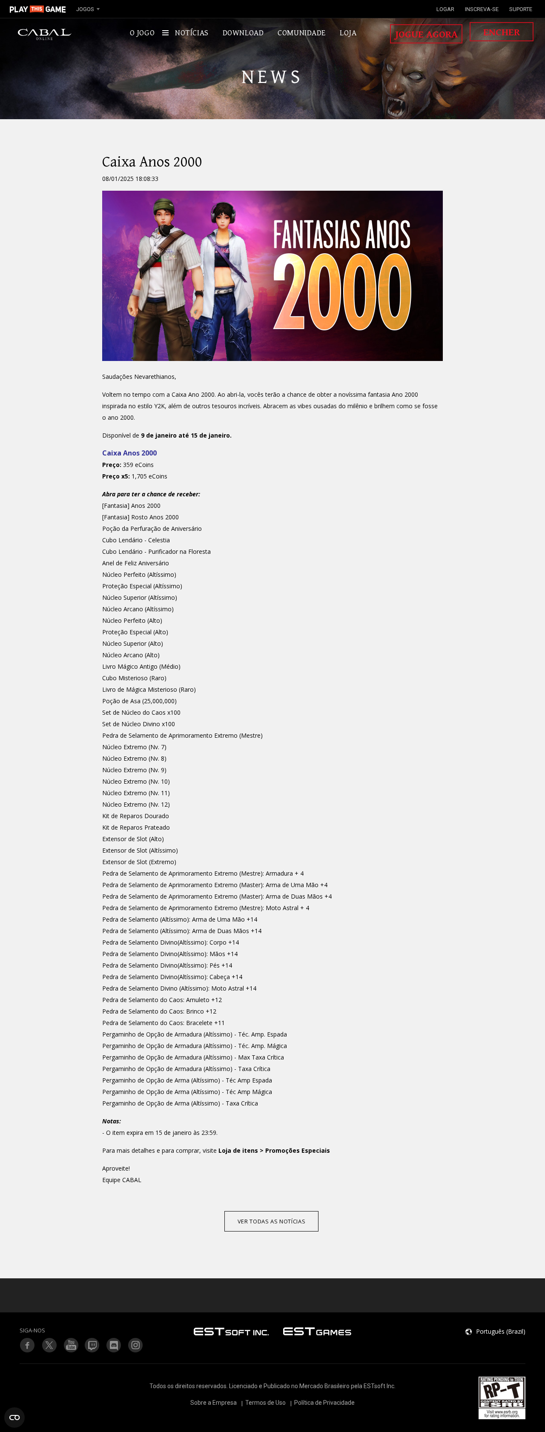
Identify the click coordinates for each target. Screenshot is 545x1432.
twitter (92, 1345)
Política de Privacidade (324, 1402)
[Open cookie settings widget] (14, 1417)
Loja (348, 32)
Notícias (192, 32)
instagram (135, 1345)
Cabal (45, 34)
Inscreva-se (482, 9)
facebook (27, 1345)
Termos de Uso (265, 1402)
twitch (49, 1345)
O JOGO (142, 32)
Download (243, 32)
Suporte (520, 9)
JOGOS (85, 9)
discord (114, 1345)
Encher (501, 32)
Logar (445, 9)
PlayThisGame (38, 9)
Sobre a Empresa (213, 1402)
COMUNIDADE (302, 32)
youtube (70, 1345)
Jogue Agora (426, 34)
